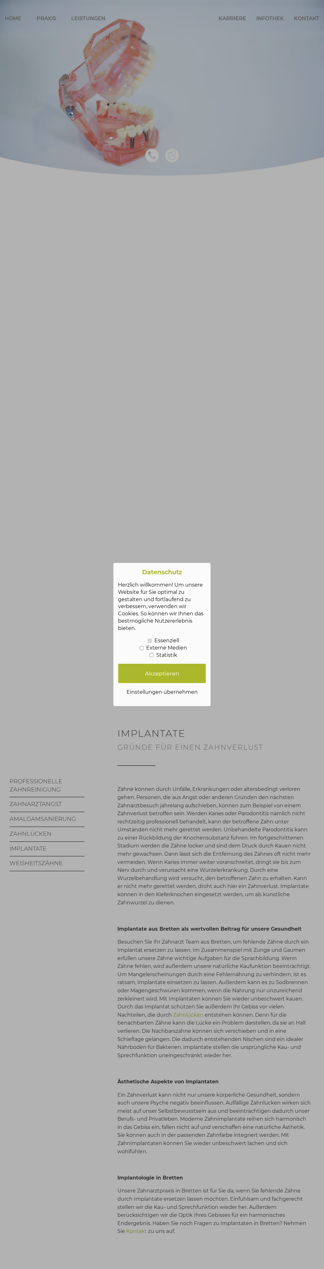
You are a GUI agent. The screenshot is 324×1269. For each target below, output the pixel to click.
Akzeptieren (162, 673)
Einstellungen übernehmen (162, 692)
